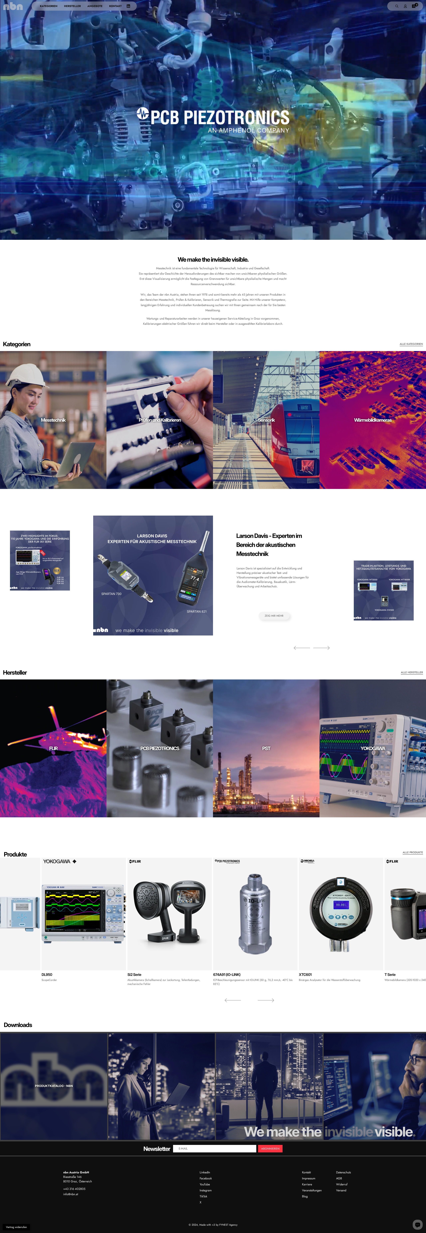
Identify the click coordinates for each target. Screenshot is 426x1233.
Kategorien (48, 6)
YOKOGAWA (373, 748)
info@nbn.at (70, 1194)
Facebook (206, 1178)
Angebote (95, 6)
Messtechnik (53, 420)
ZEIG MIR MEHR (274, 616)
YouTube (205, 1184)
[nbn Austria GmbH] (13, 6)
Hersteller (72, 6)
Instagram (206, 1190)
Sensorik (266, 420)
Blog (305, 1196)
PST (266, 748)
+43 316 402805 (74, 1189)
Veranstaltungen (312, 1190)
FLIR (53, 748)
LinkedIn (205, 1172)
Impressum (308, 1178)
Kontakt (115, 6)
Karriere (307, 1184)
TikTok (203, 1196)
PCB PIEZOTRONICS (159, 748)
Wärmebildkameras (373, 420)
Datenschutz (343, 1172)
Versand (341, 1190)
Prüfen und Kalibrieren (160, 420)
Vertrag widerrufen (16, 1227)
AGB (339, 1178)
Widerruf (341, 1184)
